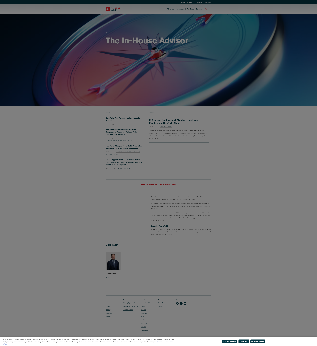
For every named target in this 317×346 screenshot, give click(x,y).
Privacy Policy (161, 342)
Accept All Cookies (257, 341)
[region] (158, 341)
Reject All (243, 341)
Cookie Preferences (229, 341)
